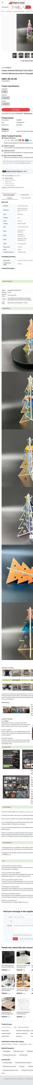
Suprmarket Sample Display (23, 1030)
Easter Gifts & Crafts (18, 1051)
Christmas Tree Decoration (9, 1055)
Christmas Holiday (7, 1062)
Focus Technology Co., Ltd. (20, 1078)
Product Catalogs (24, 1027)
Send (15, 939)
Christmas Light (23, 1055)
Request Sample (28, 113)
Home (3, 11)
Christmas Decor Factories (9, 1066)
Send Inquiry (15, 109)
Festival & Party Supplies (18, 11)
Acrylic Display (5, 1030)
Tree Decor (22, 1066)
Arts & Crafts (8, 11)
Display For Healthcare (21, 1033)
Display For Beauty (6, 1033)
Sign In (4, 187)
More (3, 1073)
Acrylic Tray (19, 1036)
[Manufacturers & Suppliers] (16, 2)
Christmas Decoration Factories (23, 1062)
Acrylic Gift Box (5, 1036)
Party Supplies (6, 1051)
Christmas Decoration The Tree (10, 1070)
